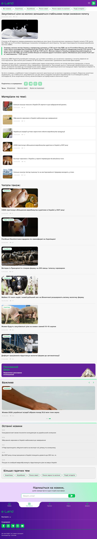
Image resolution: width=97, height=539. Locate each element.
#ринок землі (23, 88)
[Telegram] (13, 526)
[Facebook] (3, 526)
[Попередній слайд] (89, 382)
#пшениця (11, 88)
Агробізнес (31, 9)
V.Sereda (13, 535)
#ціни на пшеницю (37, 88)
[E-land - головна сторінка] (7, 3)
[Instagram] (8, 526)
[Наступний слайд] (93, 382)
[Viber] (18, 526)
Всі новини (7, 9)
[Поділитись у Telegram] (30, 84)
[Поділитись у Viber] (35, 84)
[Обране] (89, 3)
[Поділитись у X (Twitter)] (40, 84)
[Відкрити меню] (93, 3)
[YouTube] (22, 526)
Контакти (5, 517)
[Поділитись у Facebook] (26, 84)
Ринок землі (43, 9)
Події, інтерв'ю (79, 9)
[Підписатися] (71, 496)
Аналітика (19, 9)
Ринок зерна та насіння (61, 9)
